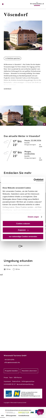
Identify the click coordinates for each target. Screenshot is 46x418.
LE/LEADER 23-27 (10, 384)
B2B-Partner (18, 377)
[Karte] (6, 4)
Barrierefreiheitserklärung (25, 384)
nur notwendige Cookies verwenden (23, 236)
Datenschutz (16, 381)
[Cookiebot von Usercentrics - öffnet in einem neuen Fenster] (33, 180)
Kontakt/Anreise (24, 415)
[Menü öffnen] (2, 4)
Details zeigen (33, 217)
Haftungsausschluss (28, 381)
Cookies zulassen (23, 223)
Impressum (7, 381)
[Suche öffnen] (9, 4)
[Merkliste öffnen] (7, 4)
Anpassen (22, 230)
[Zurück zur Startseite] (37, 4)
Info (2, 415)
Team (11, 377)
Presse (6, 377)
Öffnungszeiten (11, 415)
